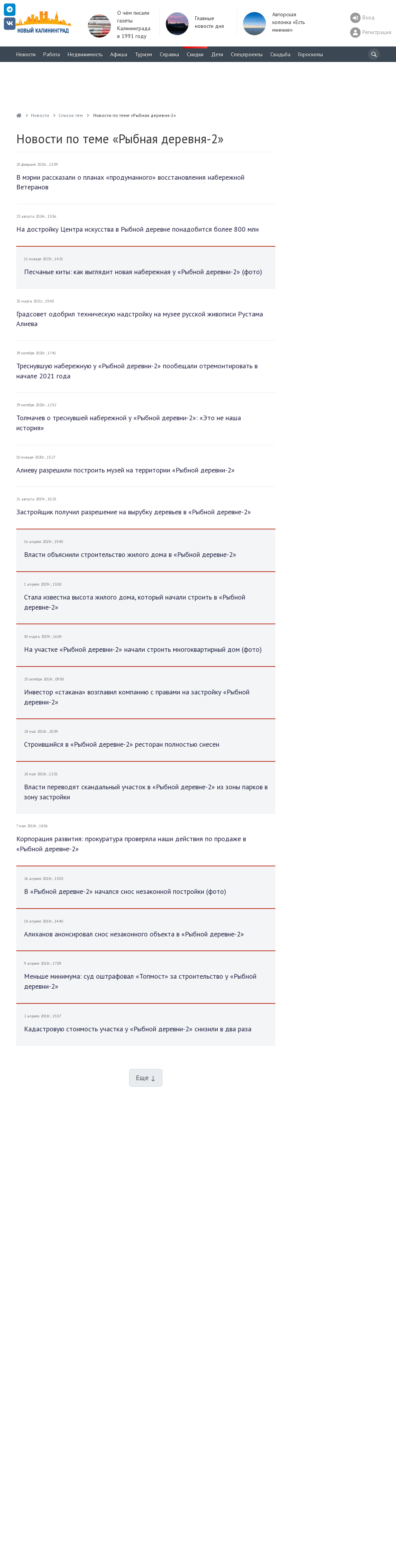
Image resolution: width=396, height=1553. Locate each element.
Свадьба (280, 54)
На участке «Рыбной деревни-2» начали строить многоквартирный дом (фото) (143, 649)
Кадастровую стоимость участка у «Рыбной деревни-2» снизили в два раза (137, 1028)
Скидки (195, 54)
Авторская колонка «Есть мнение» (288, 22)
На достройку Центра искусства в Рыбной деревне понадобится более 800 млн (137, 229)
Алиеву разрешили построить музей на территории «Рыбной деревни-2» (125, 470)
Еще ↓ (146, 1077)
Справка (169, 54)
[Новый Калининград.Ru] (19, 115)
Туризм (143, 54)
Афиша (118, 54)
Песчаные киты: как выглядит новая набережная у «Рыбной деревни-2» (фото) (143, 271)
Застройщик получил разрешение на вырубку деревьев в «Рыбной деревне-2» (133, 511)
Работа (51, 54)
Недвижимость (85, 54)
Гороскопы (310, 54)
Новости (26, 54)
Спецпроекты (247, 54)
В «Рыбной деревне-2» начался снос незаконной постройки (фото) (125, 891)
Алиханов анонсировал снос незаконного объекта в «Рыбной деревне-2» (134, 933)
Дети (217, 54)
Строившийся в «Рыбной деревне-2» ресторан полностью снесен (121, 744)
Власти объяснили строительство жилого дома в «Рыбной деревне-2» (130, 554)
